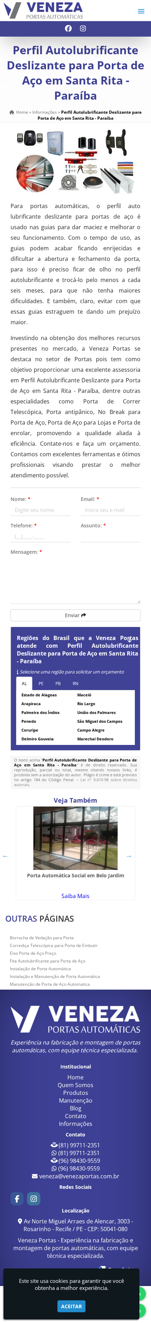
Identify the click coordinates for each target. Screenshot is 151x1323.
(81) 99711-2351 (79, 1145)
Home (75, 1077)
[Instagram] (83, 29)
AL (24, 683)
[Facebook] (68, 29)
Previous (5, 855)
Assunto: (93, 525)
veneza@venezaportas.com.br (79, 1176)
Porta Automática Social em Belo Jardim (75, 875)
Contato (75, 1116)
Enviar (73, 615)
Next (128, 855)
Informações (75, 1124)
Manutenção (75, 1100)
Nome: (21, 499)
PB (58, 683)
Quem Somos (75, 1085)
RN (75, 683)
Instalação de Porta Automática (40, 969)
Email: (90, 499)
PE (41, 683)
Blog (75, 1108)
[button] (141, 11)
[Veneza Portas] (75, 1019)
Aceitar (71, 1306)
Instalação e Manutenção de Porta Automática (55, 976)
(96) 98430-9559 (79, 1161)
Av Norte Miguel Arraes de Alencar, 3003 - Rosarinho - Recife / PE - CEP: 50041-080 (78, 1225)
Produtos (75, 1093)
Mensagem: (26, 551)
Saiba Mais (75, 896)
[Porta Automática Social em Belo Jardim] (75, 838)
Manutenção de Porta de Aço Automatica (50, 984)
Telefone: (24, 525)
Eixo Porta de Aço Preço (33, 953)
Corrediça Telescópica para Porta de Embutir (54, 945)
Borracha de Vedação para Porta (42, 938)
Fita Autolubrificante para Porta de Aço (47, 961)
